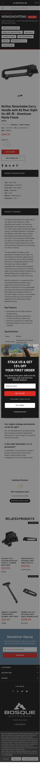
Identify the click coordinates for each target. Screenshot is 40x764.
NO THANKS (20, 405)
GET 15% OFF (20, 393)
